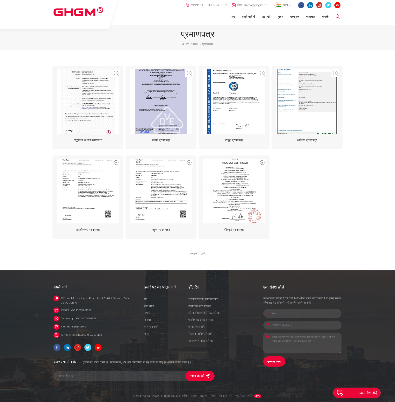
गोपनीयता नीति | (236, 395)
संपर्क (325, 17)
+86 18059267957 (214, 5)
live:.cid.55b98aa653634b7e (86, 334)
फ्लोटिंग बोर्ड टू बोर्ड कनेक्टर (200, 319)
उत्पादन (294, 17)
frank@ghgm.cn (255, 5)
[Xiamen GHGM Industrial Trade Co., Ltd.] (78, 11)
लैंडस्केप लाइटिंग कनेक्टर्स (199, 333)
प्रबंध (280, 17)
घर (233, 17)
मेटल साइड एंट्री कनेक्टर (199, 305)
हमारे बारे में (248, 17)
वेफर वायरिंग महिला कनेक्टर (200, 340)
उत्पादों (266, 17)
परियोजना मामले (151, 326)
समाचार (310, 17)
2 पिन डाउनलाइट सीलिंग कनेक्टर (203, 298)
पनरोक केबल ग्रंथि (196, 326)
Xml (213, 395)
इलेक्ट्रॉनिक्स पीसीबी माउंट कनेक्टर (204, 312)
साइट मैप (204, 395)
